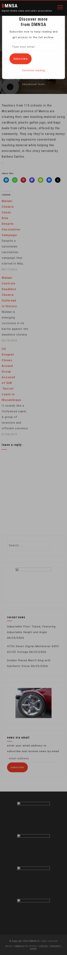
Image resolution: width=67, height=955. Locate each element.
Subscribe (20, 58)
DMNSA (10, 6)
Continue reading (33, 70)
